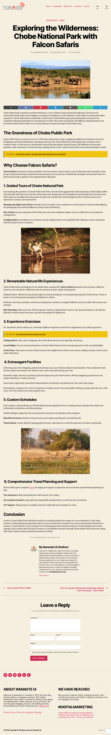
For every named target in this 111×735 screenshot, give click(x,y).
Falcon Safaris (51, 537)
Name (32, 635)
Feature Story (52, 20)
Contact (86, 6)
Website (32, 643)
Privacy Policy (9, 712)
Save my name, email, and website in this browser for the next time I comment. (55, 652)
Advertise (78, 6)
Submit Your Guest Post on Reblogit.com (76, 715)
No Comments (75, 52)
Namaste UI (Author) (41, 52)
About (48, 6)
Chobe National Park (39, 537)
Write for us (44, 706)
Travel (62, 20)
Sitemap (38, 712)
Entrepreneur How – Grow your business (76, 717)
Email (58, 635)
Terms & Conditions (25, 712)
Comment (34, 618)
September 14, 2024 (59, 52)
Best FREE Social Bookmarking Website (75, 713)
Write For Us (68, 6)
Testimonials (57, 6)
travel (31, 487)
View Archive (44, 575)
